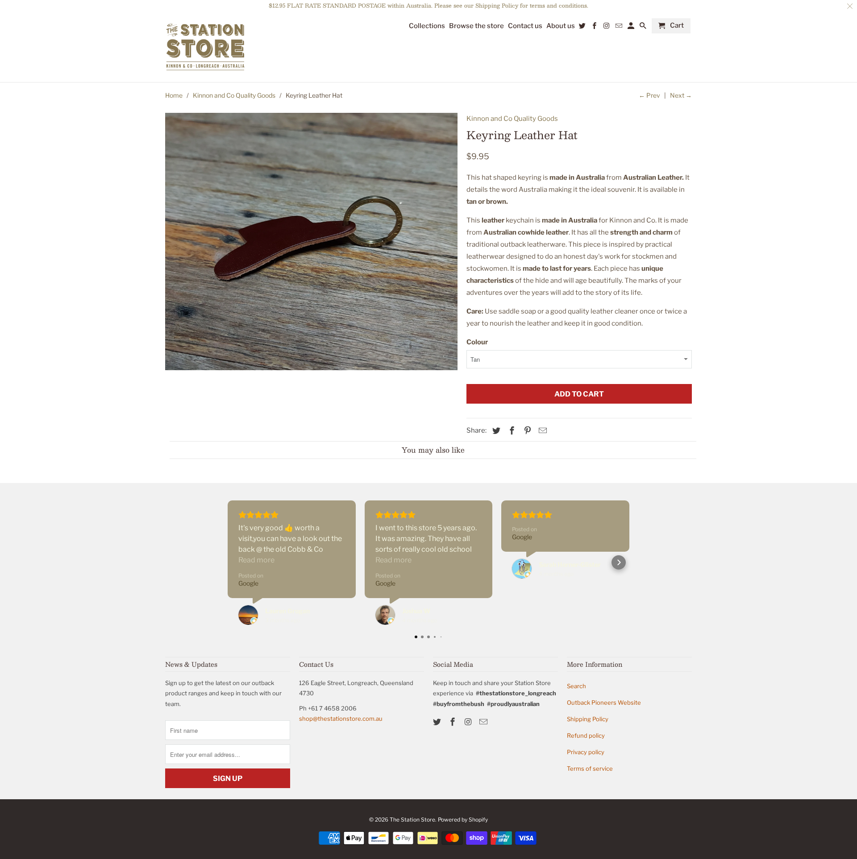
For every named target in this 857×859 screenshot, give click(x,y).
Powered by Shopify (463, 819)
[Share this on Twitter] (495, 430)
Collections (427, 26)
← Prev (649, 95)
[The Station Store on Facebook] (453, 722)
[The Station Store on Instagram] (469, 722)
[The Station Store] (205, 47)
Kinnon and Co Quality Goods (234, 95)
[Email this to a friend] (541, 430)
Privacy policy (585, 752)
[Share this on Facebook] (510, 430)
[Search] (644, 27)
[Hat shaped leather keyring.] (311, 241)
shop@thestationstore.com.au (341, 718)
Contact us (525, 26)
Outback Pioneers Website (604, 702)
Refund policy (586, 735)
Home (174, 95)
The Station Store (412, 819)
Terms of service (590, 768)
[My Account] (632, 27)
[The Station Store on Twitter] (438, 722)
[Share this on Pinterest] (526, 430)
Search (576, 686)
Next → (681, 95)
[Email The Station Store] (484, 722)
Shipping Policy (587, 719)
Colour (477, 342)
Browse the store (476, 26)
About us (560, 26)
